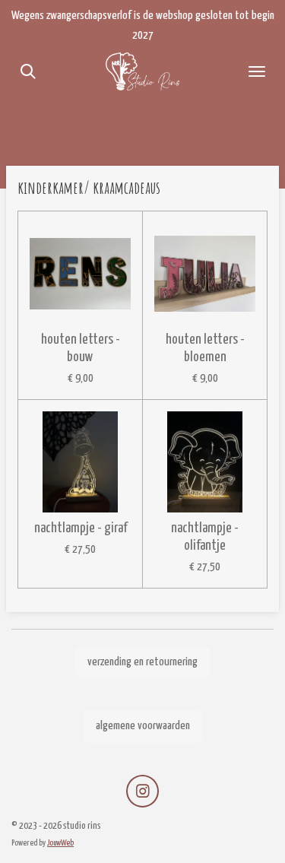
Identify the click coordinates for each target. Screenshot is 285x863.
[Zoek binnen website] (28, 71)
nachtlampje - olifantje (205, 537)
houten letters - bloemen (205, 348)
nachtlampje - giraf (80, 528)
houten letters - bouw (80, 348)
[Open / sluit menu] (257, 71)
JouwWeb (60, 843)
